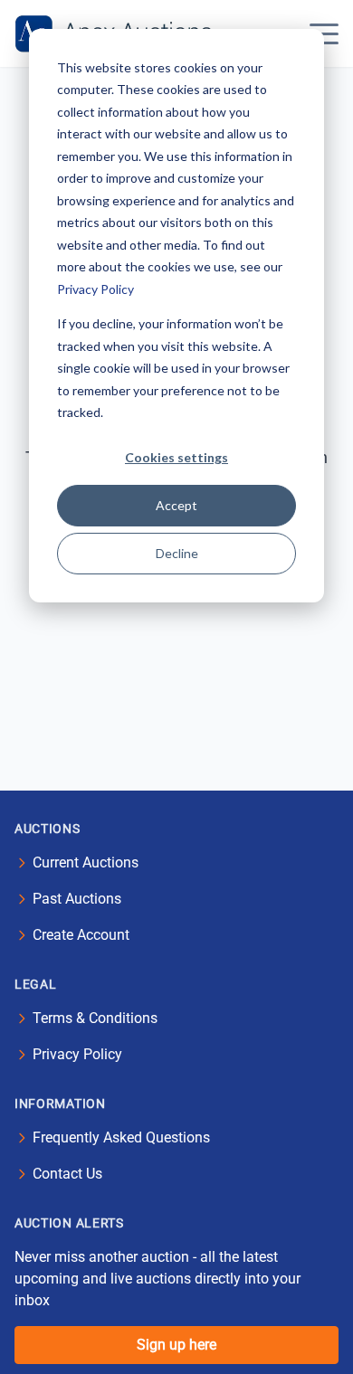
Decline (177, 553)
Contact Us (67, 1173)
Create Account (81, 934)
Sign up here (176, 1344)
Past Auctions (77, 898)
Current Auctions (85, 862)
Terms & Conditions (95, 1018)
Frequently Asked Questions (121, 1137)
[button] (324, 33)
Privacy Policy (95, 289)
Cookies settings (176, 457)
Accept (176, 505)
